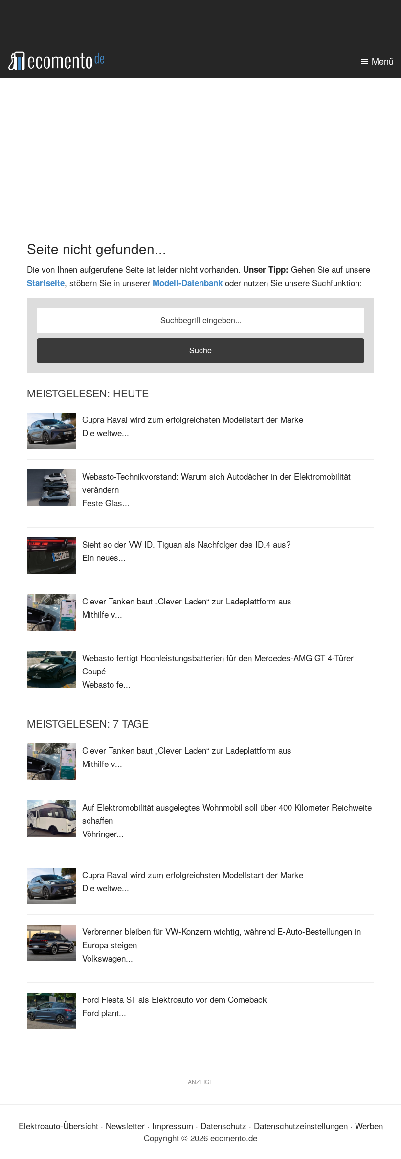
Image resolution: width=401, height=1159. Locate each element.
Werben (369, 1125)
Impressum (172, 1125)
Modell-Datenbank (188, 283)
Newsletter (125, 1125)
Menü (383, 60)
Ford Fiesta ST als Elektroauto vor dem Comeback (174, 999)
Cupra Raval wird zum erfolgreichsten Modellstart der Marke (192, 419)
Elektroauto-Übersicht (58, 1125)
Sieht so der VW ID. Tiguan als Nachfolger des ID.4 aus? (186, 544)
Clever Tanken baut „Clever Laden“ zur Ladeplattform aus (186, 601)
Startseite (46, 283)
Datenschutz (223, 1125)
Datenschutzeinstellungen (301, 1125)
